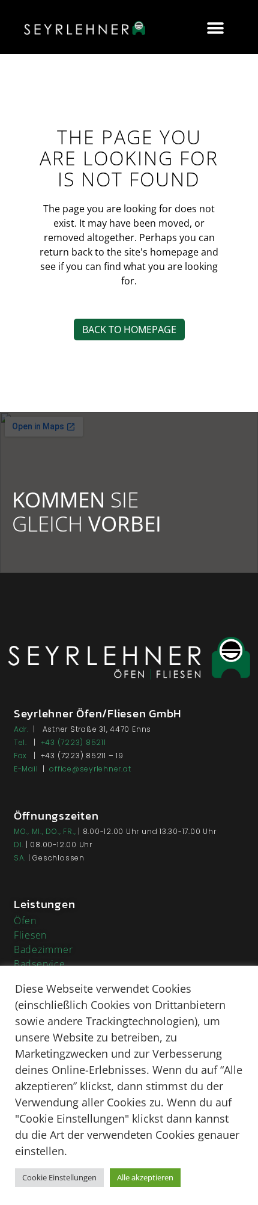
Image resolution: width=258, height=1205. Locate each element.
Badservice (39, 963)
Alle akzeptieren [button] (145, 1177)
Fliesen (30, 935)
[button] (215, 28)
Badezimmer (43, 949)
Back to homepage (129, 329)
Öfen (25, 920)
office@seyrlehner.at (90, 769)
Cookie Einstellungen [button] (59, 1177)
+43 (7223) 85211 (73, 742)
